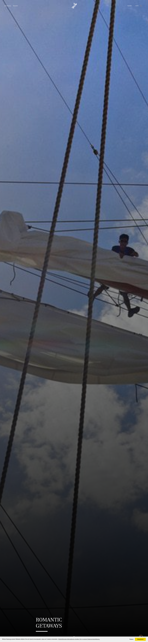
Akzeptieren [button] (140, 639)
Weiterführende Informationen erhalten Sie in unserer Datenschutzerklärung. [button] (79, 639)
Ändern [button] (131, 639)
